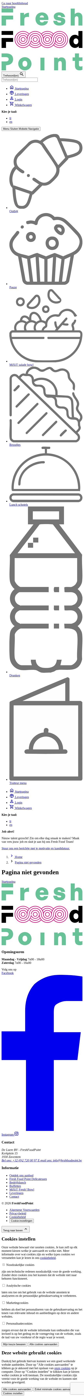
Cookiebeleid (17, 1217)
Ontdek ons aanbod (21, 1175)
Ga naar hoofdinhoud (15, 3)
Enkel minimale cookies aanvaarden (55, 1389)
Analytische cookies (18, 1285)
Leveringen (16, 1193)
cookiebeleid (48, 1257)
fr (10, 118)
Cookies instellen (12, 1393)
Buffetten (15, 1186)
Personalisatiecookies (19, 1323)
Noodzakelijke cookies (20, 1265)
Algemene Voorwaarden (24, 1210)
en (10, 121)
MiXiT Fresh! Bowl (21, 1189)
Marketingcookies (17, 1302)
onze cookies (62, 1368)
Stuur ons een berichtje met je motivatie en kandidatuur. (36, 848)
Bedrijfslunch (17, 1182)
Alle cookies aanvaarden (43, 1344)
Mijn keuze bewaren (14, 1344)
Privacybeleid (17, 1213)
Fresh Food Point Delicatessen (28, 1179)
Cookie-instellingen (21, 1220)
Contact (14, 1196)
